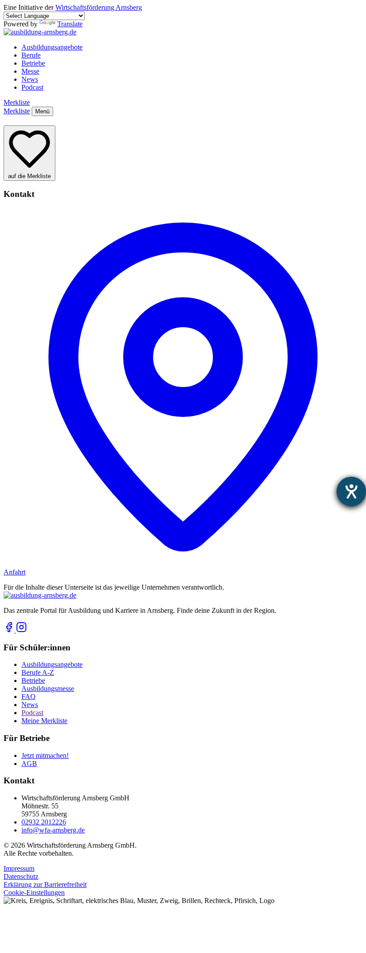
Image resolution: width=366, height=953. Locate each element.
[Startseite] (40, 32)
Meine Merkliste (44, 720)
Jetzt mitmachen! (45, 755)
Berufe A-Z (37, 672)
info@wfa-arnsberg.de (53, 830)
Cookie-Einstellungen (34, 892)
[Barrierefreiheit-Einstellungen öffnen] (351, 491)
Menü (42, 111)
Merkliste (17, 102)
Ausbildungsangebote (52, 47)
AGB (29, 763)
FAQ (28, 696)
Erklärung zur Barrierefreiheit (45, 884)
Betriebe (33, 63)
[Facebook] (10, 630)
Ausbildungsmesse (47, 688)
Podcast (32, 87)
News (29, 79)
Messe (30, 71)
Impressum (19, 868)
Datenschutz (21, 876)
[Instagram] (21, 630)
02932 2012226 (43, 822)
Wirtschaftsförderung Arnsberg (98, 7)
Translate (70, 24)
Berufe (31, 55)
